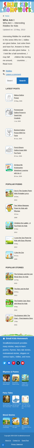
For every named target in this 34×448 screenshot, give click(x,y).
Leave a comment (13, 74)
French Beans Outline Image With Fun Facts (20, 150)
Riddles (9, 71)
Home (7, 16)
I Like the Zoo (19, 252)
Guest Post (25, 440)
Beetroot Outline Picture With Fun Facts (19, 132)
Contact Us (16, 440)
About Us (8, 440)
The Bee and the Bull (21, 289)
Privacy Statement (17, 444)
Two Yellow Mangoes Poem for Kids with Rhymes (21, 208)
